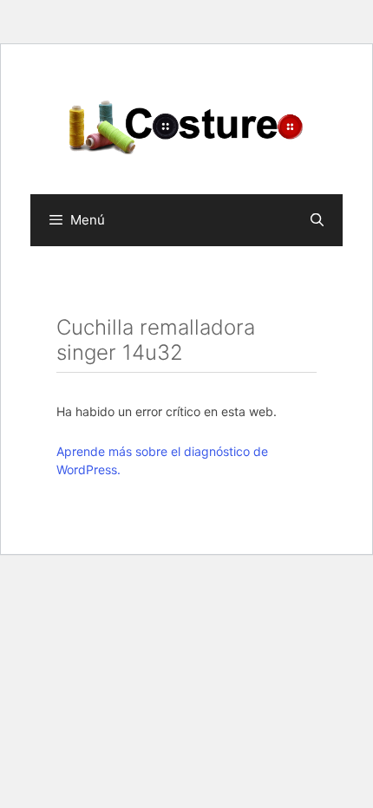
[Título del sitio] (186, 125)
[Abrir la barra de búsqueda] (317, 220)
